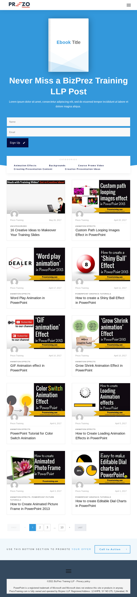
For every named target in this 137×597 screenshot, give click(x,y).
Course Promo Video (91, 165)
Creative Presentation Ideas (83, 169)
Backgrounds (57, 165)
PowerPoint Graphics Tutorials (93, 294)
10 (61, 527)
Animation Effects (25, 165)
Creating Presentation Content (33, 169)
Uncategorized (18, 226)
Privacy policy (83, 581)
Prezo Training (17, 220)
